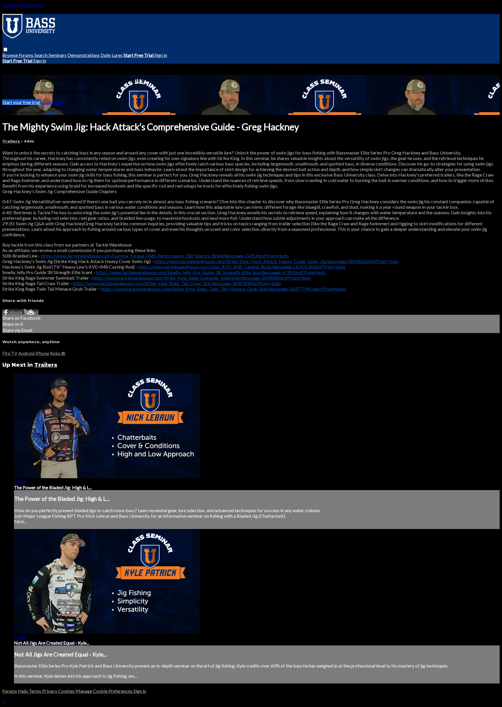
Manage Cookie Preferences (104, 691)
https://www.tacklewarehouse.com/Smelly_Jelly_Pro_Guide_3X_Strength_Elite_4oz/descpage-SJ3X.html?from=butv (211, 272)
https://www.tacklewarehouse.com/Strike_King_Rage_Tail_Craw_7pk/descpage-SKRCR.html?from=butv (177, 283)
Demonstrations (83, 55)
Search (41, 55)
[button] (5, 49)
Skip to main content (22, 5)
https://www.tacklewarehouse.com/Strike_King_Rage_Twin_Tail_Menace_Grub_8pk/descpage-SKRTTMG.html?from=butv (223, 289)
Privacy (50, 691)
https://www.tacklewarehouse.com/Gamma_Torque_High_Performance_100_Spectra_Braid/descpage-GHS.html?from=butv (165, 255)
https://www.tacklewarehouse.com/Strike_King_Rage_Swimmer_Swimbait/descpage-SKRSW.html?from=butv (201, 277)
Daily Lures (112, 55)
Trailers (11, 141)
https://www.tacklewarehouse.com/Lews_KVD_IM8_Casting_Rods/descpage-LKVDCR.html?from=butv (241, 266)
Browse (10, 55)
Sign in (160, 55)
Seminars (58, 55)
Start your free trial (21, 102)
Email (32, 312)
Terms (35, 691)
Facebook (13, 312)
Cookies (67, 691)
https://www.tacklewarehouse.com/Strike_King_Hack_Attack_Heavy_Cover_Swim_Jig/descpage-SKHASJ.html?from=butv (276, 261)
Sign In (39, 60)
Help (23, 691)
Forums (26, 55)
